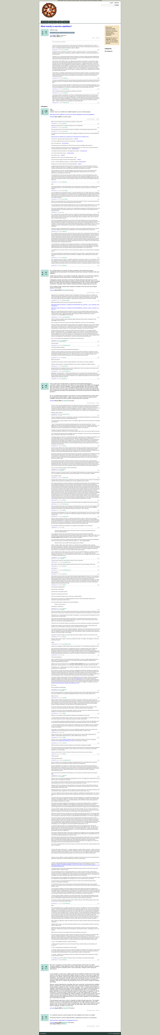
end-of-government (64, 32)
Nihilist (76, 139)
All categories (108, 51)
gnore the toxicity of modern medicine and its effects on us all (65, 683)
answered (52, 116)
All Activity (45, 22)
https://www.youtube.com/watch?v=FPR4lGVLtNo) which (69, 864)
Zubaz (79, 159)
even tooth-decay (77, 678)
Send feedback (43, 1033)
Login (111, 2)
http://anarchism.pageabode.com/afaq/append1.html (64, 1020)
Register (116, 2)
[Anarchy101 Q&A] (49, 17)
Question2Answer (116, 1033)
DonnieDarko (65, 143)
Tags (59, 22)
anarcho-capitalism (54, 32)
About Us (66, 22)
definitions (71, 32)
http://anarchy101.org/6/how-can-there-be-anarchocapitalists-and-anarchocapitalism (72, 114)
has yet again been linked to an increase (65, 740)
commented (54, 49)
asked (51, 35)
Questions (53, 22)
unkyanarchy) (80, 141)
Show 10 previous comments (58, 41)
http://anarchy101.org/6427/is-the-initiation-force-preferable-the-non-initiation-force (70, 136)
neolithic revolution (67, 739)
